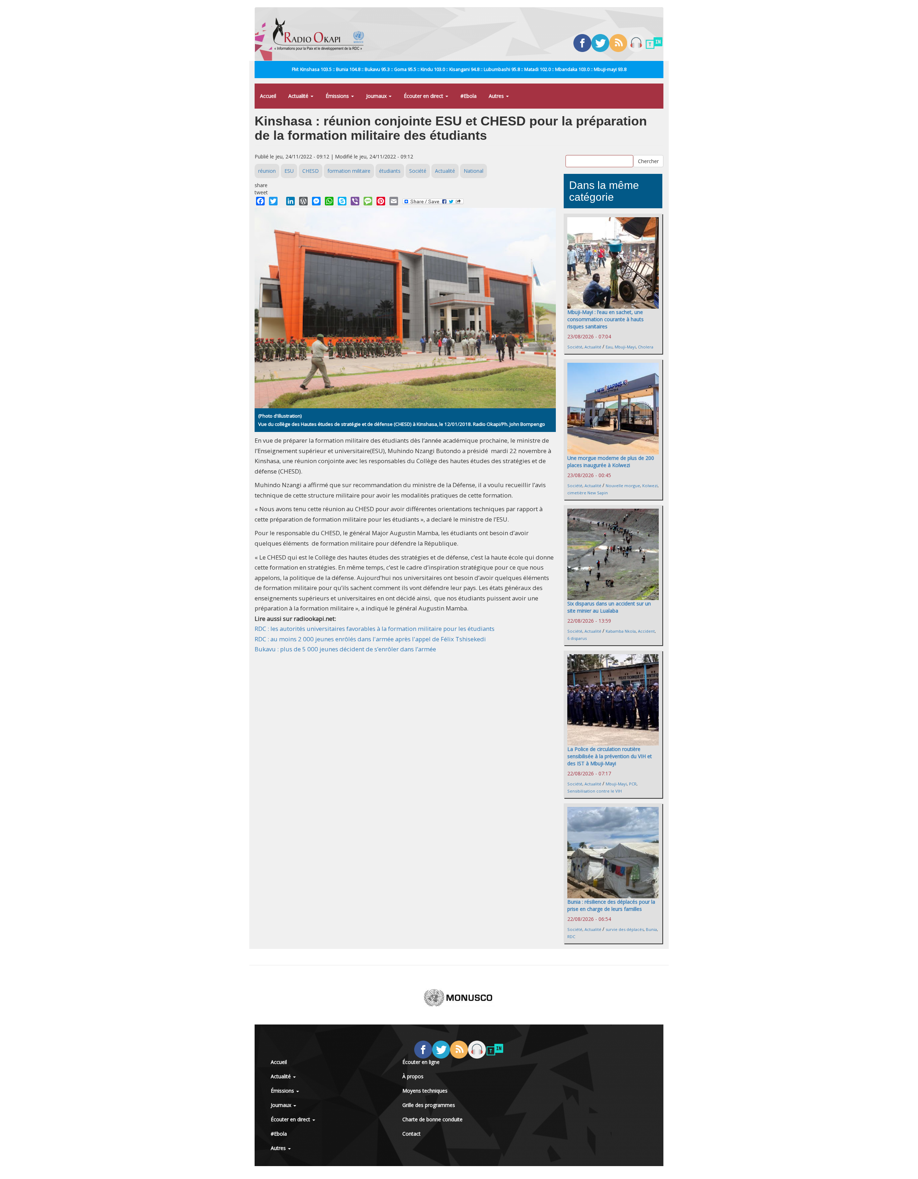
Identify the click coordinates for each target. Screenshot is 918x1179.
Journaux (377, 95)
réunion (267, 170)
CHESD (310, 170)
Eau (609, 347)
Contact (411, 1133)
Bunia (651, 929)
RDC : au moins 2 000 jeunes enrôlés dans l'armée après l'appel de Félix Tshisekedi (370, 639)
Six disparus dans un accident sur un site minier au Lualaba (609, 607)
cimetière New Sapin (587, 492)
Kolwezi (650, 485)
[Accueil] (321, 34)
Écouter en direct (424, 95)
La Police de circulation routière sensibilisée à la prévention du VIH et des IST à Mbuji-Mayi (609, 756)
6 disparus (577, 638)
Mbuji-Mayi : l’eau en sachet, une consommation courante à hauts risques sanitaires (605, 319)
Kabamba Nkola (621, 631)
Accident (646, 631)
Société (417, 170)
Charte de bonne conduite (432, 1119)
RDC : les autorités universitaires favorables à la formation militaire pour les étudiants (375, 628)
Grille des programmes (428, 1105)
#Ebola (468, 95)
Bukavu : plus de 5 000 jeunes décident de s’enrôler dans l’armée (345, 649)
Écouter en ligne (421, 1062)
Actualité (299, 95)
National (473, 170)
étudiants (390, 170)
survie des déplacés (625, 929)
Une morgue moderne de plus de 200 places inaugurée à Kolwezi (610, 462)
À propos (412, 1076)
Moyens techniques (425, 1090)
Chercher (648, 160)
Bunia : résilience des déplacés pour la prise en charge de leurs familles (611, 905)
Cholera (645, 347)
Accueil (268, 95)
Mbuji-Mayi (625, 347)
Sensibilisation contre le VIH (594, 791)
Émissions (338, 95)
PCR (633, 783)
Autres (497, 95)
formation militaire (348, 170)
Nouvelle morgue (623, 485)
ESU (289, 170)
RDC (571, 936)
